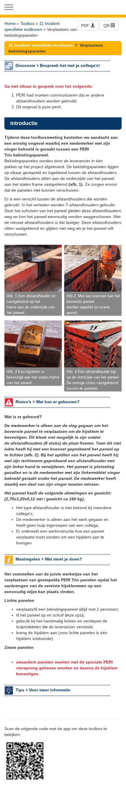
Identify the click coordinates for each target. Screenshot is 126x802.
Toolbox (27, 23)
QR (107, 25)
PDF (86, 25)
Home (10, 23)
